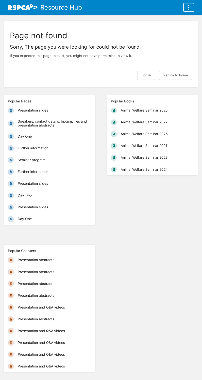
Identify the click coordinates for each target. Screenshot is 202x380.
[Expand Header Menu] (188, 7)
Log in (146, 75)
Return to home (175, 75)
